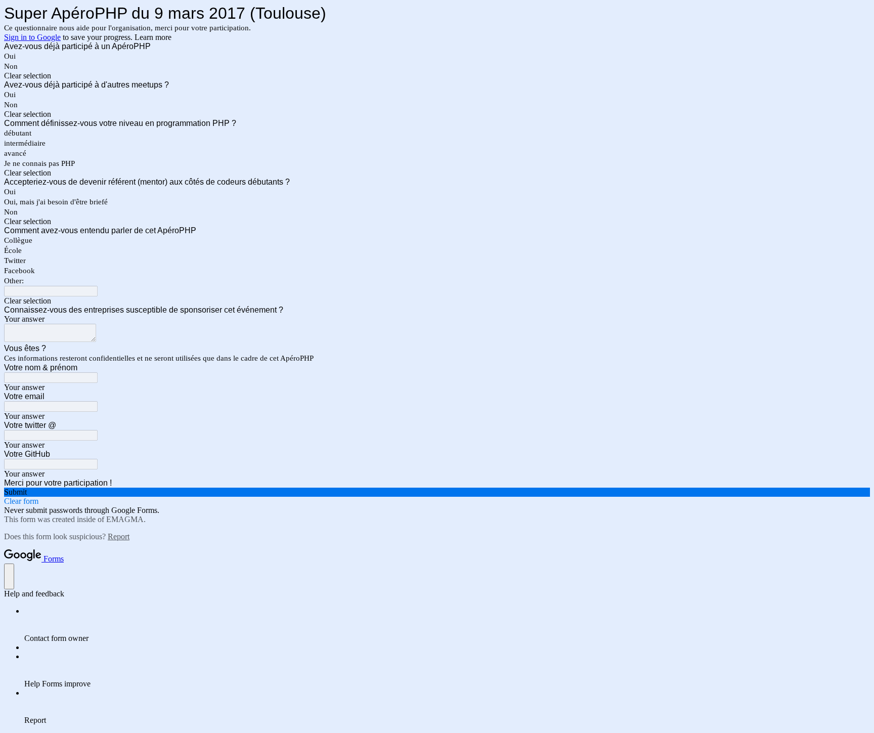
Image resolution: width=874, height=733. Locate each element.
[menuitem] (447, 625)
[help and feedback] (9, 576)
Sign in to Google (32, 37)
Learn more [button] (153, 37)
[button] (437, 75)
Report (118, 536)
